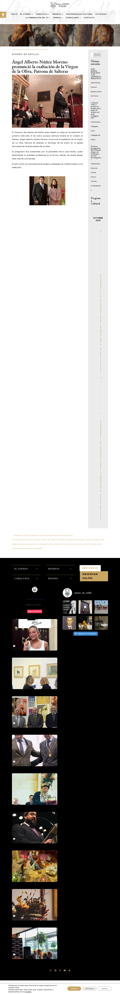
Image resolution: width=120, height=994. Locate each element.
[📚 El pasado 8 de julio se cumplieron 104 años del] (69, 623)
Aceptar (74, 989)
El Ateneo (25, 14)
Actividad (101, 14)
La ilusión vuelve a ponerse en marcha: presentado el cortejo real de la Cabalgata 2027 (96, 110)
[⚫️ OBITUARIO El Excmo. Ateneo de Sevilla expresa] (69, 607)
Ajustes (104, 989)
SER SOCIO (90, 568)
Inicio (14, 14)
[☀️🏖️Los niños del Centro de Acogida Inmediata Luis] (101, 607)
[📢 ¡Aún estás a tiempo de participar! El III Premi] (101, 623)
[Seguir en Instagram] (55, 970)
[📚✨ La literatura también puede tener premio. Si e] (85, 607)
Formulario (72, 18)
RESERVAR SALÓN (90, 576)
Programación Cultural (79, 14)
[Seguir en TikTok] (69, 970)
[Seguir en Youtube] (65, 970)
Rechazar (90, 989)
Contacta (89, 18)
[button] (3, 15)
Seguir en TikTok (34, 611)
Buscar (97, 55)
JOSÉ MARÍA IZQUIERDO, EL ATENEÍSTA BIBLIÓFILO (96, 74)
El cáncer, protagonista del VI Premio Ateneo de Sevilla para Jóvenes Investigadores (96, 153)
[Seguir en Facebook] (60, 970)
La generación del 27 (36, 18)
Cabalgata (42, 14)
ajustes (28, 992)
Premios (56, 14)
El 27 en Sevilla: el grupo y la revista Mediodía (101, 309)
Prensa (57, 18)
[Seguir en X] (50, 970)
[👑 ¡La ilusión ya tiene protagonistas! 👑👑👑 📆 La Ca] (85, 623)
